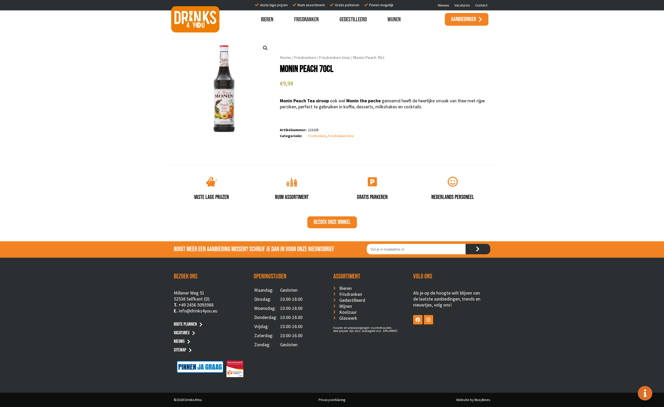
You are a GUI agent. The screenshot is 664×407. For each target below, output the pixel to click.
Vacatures (462, 5)
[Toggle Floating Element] (645, 393)
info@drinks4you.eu (198, 311)
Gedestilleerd (353, 19)
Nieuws (443, 5)
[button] (265, 48)
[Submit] (478, 249)
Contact (481, 5)
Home (285, 57)
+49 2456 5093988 (195, 305)
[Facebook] (418, 319)
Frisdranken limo (334, 57)
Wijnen (394, 19)
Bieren (267, 19)
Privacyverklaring (332, 399)
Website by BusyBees (473, 399)
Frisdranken (306, 19)
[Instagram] (428, 319)
